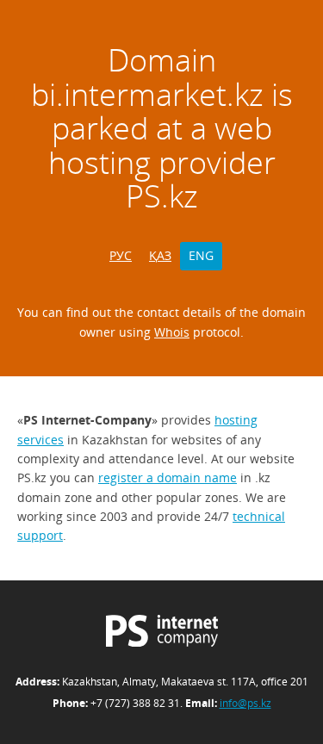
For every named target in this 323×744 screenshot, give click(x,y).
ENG (201, 255)
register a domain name (167, 477)
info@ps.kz (245, 703)
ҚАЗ (160, 255)
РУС (120, 255)
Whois (171, 332)
